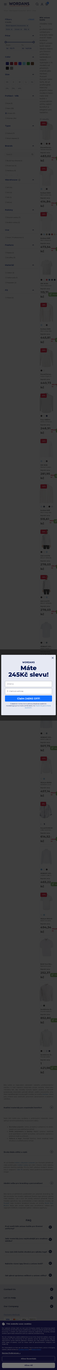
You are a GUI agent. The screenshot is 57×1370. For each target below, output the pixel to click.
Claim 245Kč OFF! (28, 698)
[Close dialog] (53, 658)
